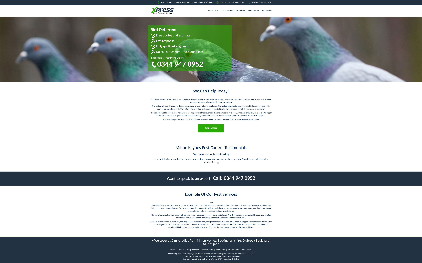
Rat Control (240, 11)
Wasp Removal (213, 11)
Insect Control (253, 11)
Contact (181, 250)
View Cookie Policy (231, 259)
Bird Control (267, 11)
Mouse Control (227, 11)
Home (172, 250)
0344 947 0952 (265, 2)
